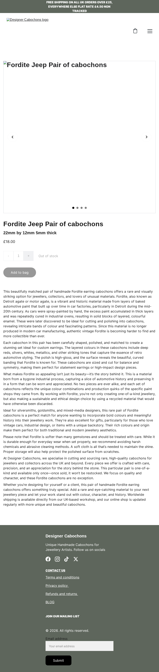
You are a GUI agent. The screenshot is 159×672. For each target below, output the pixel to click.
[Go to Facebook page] (48, 559)
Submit (58, 660)
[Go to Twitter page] (75, 559)
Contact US (55, 570)
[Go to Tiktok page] (66, 559)
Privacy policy (57, 585)
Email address (56, 639)
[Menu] (149, 31)
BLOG (50, 602)
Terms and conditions (62, 577)
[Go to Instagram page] (57, 559)
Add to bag (20, 272)
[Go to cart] (135, 31)
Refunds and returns (62, 594)
